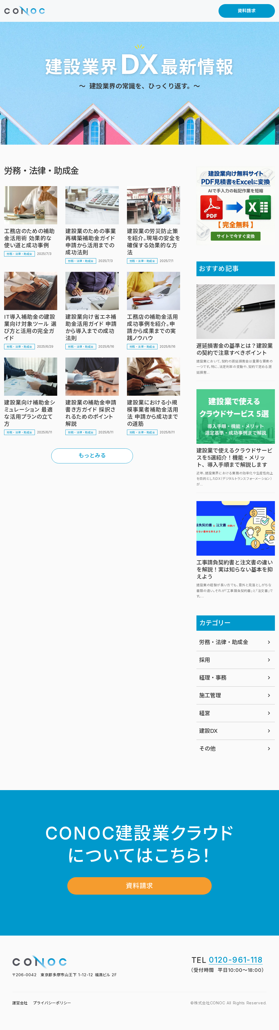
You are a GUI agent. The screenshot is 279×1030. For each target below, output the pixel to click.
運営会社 (20, 1003)
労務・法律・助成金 (19, 253)
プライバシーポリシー (52, 1003)
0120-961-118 (236, 960)
